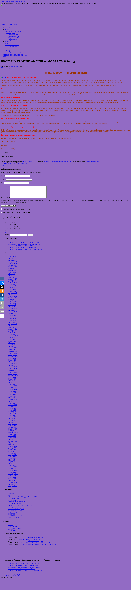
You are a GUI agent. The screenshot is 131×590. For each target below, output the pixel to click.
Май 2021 (11, 343)
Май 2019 (11, 381)
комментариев (14, 528)
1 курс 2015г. (12, 48)
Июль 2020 (12, 358)
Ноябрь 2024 (12, 282)
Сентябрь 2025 (13, 270)
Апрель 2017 (12, 420)
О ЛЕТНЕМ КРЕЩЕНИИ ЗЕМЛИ (31, 537)
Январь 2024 (12, 296)
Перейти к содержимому (9, 24)
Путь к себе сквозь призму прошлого (13, 1)
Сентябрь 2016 (13, 432)
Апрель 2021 (12, 344)
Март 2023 (11, 310)
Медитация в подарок (15, 52)
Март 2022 (11, 325)
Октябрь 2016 (12, 431)
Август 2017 (12, 413)
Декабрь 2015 (12, 448)
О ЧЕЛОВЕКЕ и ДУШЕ (16, 509)
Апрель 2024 (12, 293)
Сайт (2, 183)
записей (12, 526)
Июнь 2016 (12, 437)
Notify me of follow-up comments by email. (16, 209)
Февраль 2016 (12, 444)
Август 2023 (12, 301)
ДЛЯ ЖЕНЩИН (13, 498)
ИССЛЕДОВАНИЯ (14, 503)
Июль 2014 (12, 477)
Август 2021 (12, 337)
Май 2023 (11, 306)
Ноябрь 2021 (12, 332)
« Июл (7, 232)
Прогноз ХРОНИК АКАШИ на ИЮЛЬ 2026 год (24, 244)
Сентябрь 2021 (13, 336)
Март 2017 (11, 422)
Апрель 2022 (12, 324)
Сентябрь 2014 (13, 474)
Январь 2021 (12, 349)
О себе (7, 29)
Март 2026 (11, 260)
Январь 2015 (12, 467)
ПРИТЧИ (11, 514)
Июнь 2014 (12, 479)
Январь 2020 (12, 368)
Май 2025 (11, 274)
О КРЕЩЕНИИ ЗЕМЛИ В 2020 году (14, 55)
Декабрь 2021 (12, 331)
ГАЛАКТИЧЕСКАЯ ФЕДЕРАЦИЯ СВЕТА (22, 497)
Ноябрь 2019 (12, 372)
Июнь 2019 (12, 379)
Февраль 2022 (12, 327)
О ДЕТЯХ (11, 507)
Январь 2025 (12, 279)
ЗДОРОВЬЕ (12, 500)
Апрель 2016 (12, 441)
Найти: (7, 234)
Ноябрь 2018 (12, 389)
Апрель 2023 (12, 308)
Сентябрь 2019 (13, 375)
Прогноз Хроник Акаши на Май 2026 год (22, 247)
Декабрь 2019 (12, 370)
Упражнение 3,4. (13, 36)
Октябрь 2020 (12, 355)
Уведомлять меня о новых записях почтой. (17, 212)
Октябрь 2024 (12, 284)
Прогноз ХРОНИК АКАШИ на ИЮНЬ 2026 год (24, 246)
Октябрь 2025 (12, 268)
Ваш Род (7, 50)
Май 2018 (11, 398)
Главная (7, 27)
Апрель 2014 (12, 482)
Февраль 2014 (12, 486)
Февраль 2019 (12, 384)
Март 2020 (11, 365)
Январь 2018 (12, 405)
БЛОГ (10, 495)
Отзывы (7, 43)
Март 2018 (11, 401)
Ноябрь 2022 (12, 315)
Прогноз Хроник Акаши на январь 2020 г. (57, 162)
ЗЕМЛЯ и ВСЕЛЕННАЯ (16, 502)
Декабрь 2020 (12, 351)
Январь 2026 (12, 263)
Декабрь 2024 (12, 281)
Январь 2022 (12, 329)
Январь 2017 (12, 425)
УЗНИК (4, 57)
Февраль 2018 (12, 403)
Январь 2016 (12, 446)
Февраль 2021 (12, 348)
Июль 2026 (12, 256)
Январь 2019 (12, 386)
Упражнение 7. (13, 40)
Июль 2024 (12, 289)
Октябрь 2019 (12, 374)
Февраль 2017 (12, 424)
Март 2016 (11, 443)
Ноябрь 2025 (12, 267)
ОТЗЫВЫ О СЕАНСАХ (16, 510)
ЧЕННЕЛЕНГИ (13, 517)
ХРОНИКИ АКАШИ (29, 162)
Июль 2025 (12, 272)
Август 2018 (12, 393)
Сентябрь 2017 (13, 412)
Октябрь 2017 (12, 410)
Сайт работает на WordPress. (10, 575)
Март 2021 (11, 346)
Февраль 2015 (12, 465)
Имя (3, 176)
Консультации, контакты (13, 31)
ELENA (26, 66)
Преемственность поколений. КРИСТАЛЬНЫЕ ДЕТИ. (38, 544)
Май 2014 (11, 480)
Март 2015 (11, 463)
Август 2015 (12, 455)
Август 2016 (12, 434)
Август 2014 (12, 475)
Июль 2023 (12, 303)
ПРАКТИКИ (12, 512)
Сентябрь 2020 (13, 356)
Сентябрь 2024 (13, 286)
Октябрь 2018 (12, 391)
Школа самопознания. (12, 45)
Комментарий (5, 197)
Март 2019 (11, 382)
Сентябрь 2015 (13, 453)
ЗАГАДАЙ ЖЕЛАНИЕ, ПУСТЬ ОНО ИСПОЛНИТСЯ (37, 542)
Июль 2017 (12, 415)
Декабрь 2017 (12, 406)
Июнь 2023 (12, 305)
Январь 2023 (12, 312)
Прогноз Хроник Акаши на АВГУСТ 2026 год (23, 242)
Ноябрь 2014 (12, 470)
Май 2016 (11, 439)
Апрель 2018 (12, 399)
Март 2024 (11, 294)
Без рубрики (12, 493)
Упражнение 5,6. (13, 38)
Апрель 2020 (12, 363)
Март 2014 (11, 484)
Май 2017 (11, 418)
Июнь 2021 (12, 341)
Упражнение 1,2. (13, 34)
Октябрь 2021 (12, 334)
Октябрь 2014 (12, 472)
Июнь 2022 (12, 320)
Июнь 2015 (12, 458)
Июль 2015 (12, 456)
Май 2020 (11, 362)
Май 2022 (11, 322)
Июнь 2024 (12, 291)
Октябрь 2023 (12, 300)
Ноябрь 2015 (12, 449)
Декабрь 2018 (12, 387)
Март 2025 (11, 275)
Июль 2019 (12, 377)
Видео (7, 41)
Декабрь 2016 (12, 427)
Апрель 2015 (12, 462)
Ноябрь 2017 (12, 408)
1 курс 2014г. (12, 46)
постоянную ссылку (92, 162)
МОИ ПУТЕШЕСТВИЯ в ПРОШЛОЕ (21, 505)
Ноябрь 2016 (12, 429)
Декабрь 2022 (12, 313)
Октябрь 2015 (12, 451)
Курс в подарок (10, 33)
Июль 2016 (12, 436)
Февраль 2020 (12, 367)
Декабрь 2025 (12, 265)
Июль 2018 (12, 394)
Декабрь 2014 (12, 468)
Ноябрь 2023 (12, 298)
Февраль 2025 (12, 277)
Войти (10, 525)
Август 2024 (12, 287)
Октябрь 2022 (12, 317)
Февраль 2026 (12, 262)
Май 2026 (11, 258)
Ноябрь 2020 (12, 353)
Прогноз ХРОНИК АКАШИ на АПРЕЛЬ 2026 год (25, 249)
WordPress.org (12, 530)
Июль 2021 (12, 339)
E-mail (3, 179)
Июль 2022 (12, 318)
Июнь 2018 (12, 396)
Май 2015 (11, 460)
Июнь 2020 (12, 360)
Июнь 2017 (12, 417)
